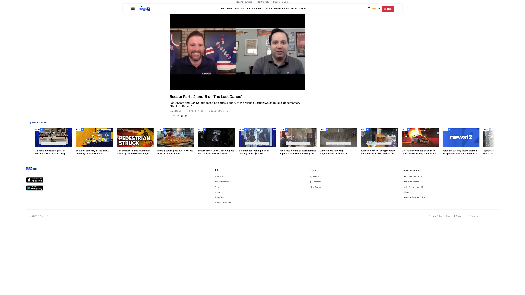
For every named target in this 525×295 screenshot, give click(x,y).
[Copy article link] (186, 116)
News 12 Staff (176, 111)
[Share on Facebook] (178, 116)
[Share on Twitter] (182, 116)
